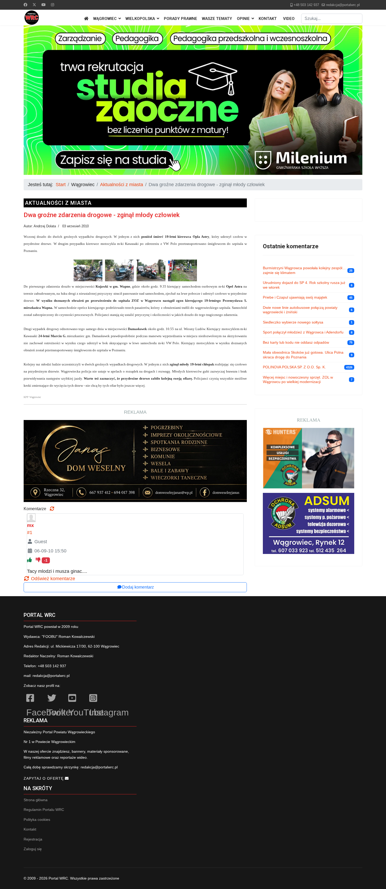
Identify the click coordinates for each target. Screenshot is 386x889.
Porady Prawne (180, 18)
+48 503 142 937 (306, 5)
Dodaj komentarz (138, 587)
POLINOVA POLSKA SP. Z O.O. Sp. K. (294, 367)
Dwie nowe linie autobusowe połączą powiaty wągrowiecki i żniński (300, 309)
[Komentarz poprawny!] (30, 560)
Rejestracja (33, 839)
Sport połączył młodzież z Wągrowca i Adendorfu (303, 332)
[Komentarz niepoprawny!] (39, 560)
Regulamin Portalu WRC (44, 809)
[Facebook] (25, 5)
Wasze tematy (217, 18)
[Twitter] (34, 5)
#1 (29, 532)
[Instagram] (52, 5)
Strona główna (36, 800)
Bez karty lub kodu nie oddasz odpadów (296, 342)
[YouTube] (76, 699)
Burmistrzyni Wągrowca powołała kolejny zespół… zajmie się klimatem (304, 270)
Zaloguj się (33, 849)
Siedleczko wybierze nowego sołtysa (293, 322)
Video (289, 18)
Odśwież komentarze (52, 578)
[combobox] (331, 19)
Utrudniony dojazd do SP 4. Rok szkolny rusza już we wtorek (304, 285)
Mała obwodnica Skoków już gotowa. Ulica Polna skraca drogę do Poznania (303, 354)
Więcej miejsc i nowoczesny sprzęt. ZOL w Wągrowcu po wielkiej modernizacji (298, 379)
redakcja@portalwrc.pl (343, 5)
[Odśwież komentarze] (52, 509)
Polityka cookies (37, 819)
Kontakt (268, 18)
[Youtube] (43, 5)
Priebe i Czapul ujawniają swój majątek (295, 297)
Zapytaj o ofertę (44, 778)
